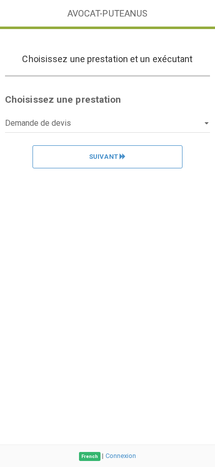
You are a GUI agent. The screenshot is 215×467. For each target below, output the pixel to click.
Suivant (104, 156)
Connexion (121, 455)
